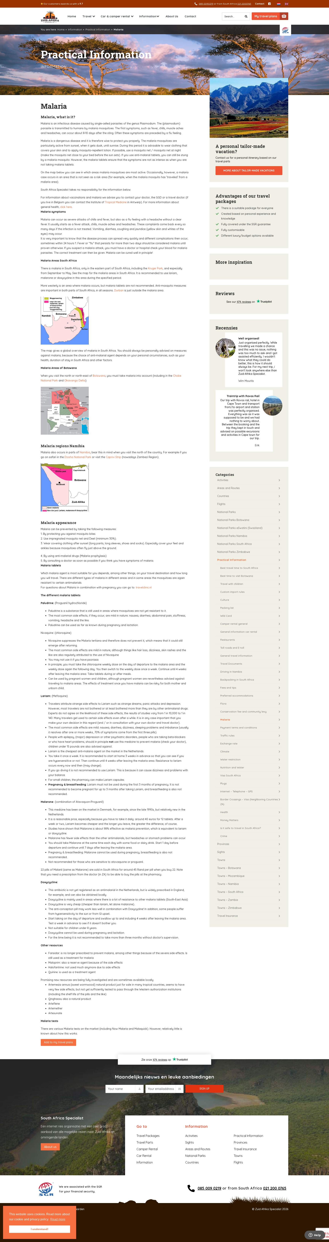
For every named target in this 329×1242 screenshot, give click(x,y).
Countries (223, 496)
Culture (224, 599)
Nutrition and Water (232, 767)
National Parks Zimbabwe (233, 552)
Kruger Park (155, 268)
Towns (221, 860)
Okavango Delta (74, 380)
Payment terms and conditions (238, 727)
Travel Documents (231, 663)
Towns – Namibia (228, 884)
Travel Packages (148, 1136)
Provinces (223, 844)
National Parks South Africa (234, 544)
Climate (224, 751)
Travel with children (231, 583)
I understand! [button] (39, 1229)
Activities (222, 480)
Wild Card (226, 615)
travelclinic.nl (144, 587)
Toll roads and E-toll (232, 647)
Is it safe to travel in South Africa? (240, 828)
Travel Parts (145, 1142)
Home (72, 16)
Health (224, 812)
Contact (259, 3)
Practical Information (97, 29)
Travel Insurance (227, 916)
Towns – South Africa (230, 892)
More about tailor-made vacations (249, 170)
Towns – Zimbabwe (229, 908)
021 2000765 (244, 3)
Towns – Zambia (227, 900)
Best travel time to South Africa (239, 567)
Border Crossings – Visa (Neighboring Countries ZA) (249, 802)
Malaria (225, 719)
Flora (223, 703)
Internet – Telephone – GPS (236, 791)
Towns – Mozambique (230, 876)
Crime (223, 836)
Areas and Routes (228, 488)
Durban (119, 290)
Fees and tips (228, 687)
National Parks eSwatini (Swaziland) (240, 528)
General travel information (236, 655)
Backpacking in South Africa (237, 679)
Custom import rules (232, 591)
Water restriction (230, 759)
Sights (221, 852)
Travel (86, 16)
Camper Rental (147, 1149)
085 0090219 (206, 3)
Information (147, 16)
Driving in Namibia (231, 671)
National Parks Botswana (233, 520)
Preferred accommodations (236, 695)
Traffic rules (227, 735)
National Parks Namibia (232, 536)
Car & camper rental (115, 16)
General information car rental (238, 631)
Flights (221, 504)
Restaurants (227, 639)
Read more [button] (57, 1219)
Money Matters (229, 820)
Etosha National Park (78, 457)
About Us (172, 16)
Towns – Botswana (229, 868)
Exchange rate (228, 743)
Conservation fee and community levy (243, 711)
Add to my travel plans (58, 1042)
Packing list (227, 607)
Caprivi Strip (113, 457)
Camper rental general (234, 623)
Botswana (99, 375)
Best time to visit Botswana (236, 575)
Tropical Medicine (116, 202)
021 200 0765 (274, 1188)
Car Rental (144, 1156)
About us (50, 1147)
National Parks (226, 512)
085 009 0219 (209, 1188)
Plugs (223, 783)
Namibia (85, 452)
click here (65, 207)
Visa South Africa (230, 775)
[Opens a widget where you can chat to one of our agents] (314, 1235)
